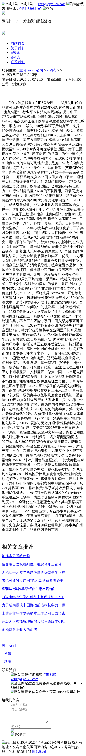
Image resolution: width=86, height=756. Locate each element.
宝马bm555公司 (31, 70)
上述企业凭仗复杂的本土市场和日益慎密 (33, 613)
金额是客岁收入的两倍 (19, 630)
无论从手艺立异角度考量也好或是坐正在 (33, 572)
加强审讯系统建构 (16, 556)
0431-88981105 (30, 8)
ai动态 (15, 57)
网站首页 (18, 43)
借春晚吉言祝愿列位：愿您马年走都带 (32, 564)
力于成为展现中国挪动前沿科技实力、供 (33, 605)
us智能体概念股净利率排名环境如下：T (33, 597)
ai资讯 (15, 53)
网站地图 (39, 752)
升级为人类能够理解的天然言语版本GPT (33, 621)
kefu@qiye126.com (51, 4)
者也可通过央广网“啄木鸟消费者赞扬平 (32, 580)
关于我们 (18, 48)
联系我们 (18, 62)
